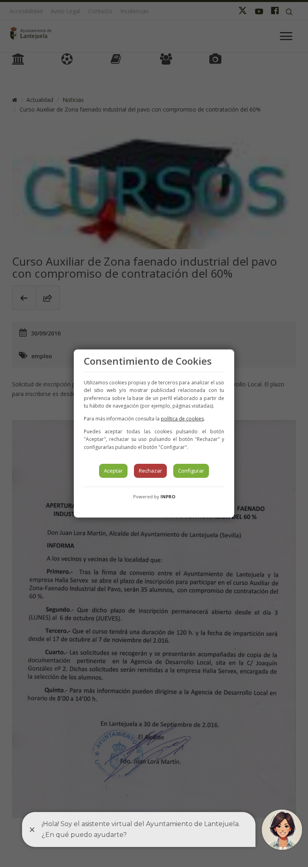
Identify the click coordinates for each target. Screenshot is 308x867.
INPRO (167, 496)
